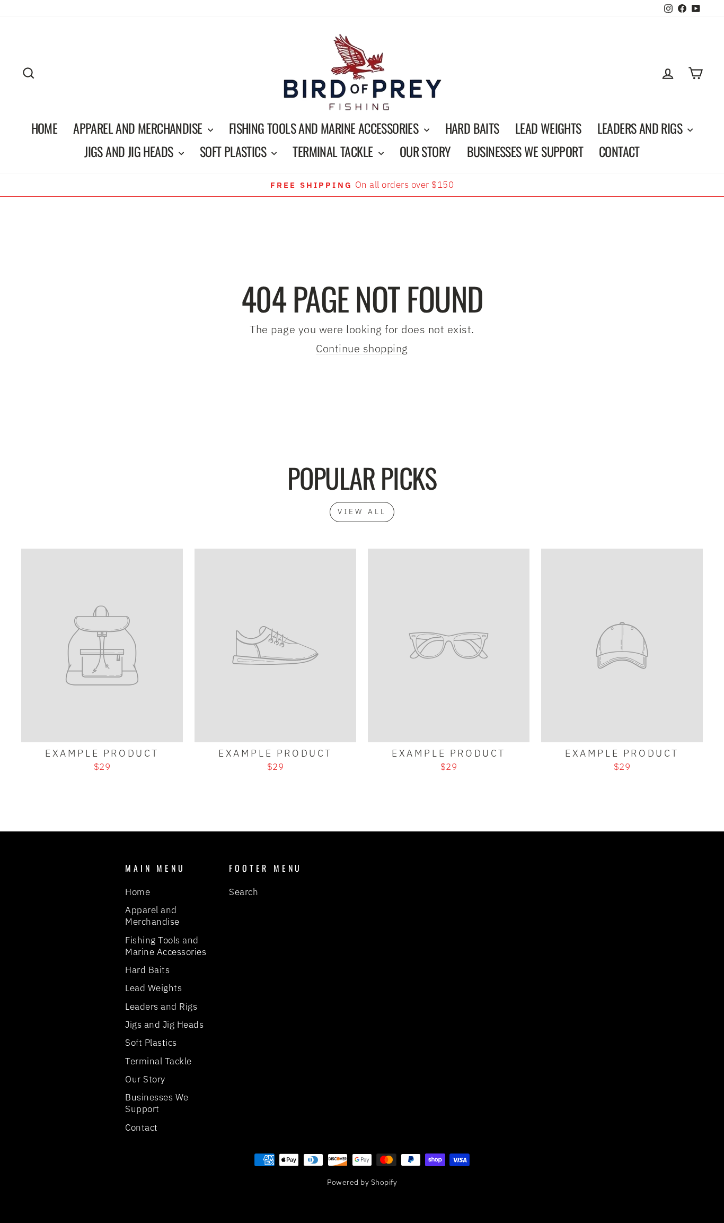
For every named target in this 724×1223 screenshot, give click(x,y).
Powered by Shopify (362, 1182)
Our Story (425, 151)
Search (243, 892)
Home (44, 127)
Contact (619, 151)
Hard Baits (472, 127)
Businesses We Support (525, 151)
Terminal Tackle (334, 151)
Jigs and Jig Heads (130, 151)
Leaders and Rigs (641, 127)
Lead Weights (548, 127)
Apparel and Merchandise (139, 127)
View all (362, 511)
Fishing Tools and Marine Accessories (325, 127)
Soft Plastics (234, 151)
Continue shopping (362, 348)
